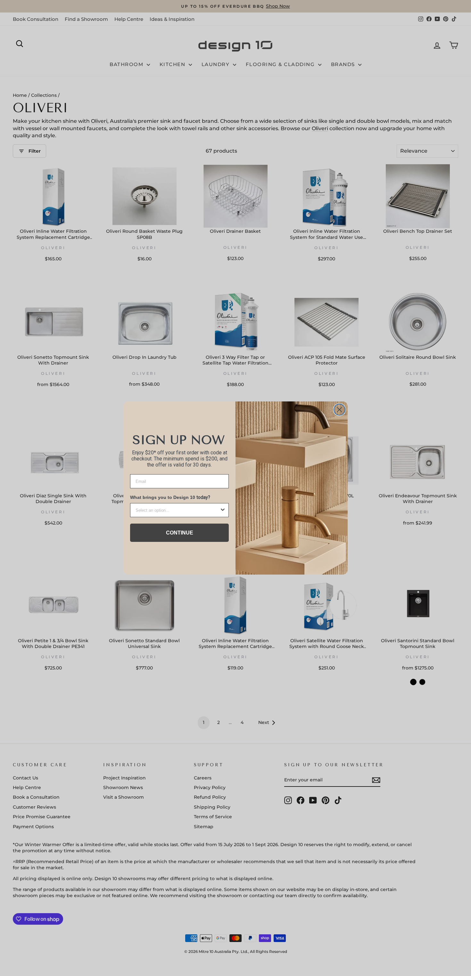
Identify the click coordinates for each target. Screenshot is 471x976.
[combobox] (177, 510)
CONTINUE (179, 532)
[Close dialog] (339, 409)
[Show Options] (222, 510)
